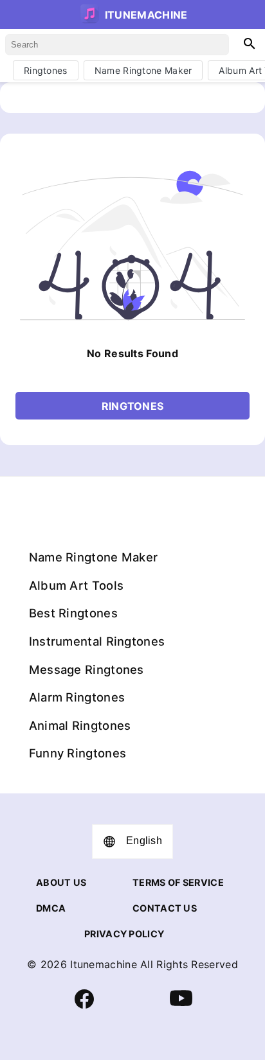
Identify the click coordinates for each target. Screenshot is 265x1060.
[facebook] (84, 1005)
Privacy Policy (124, 933)
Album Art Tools (76, 585)
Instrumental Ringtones (97, 641)
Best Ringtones (73, 613)
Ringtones (46, 70)
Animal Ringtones (80, 725)
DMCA (51, 908)
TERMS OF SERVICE (178, 882)
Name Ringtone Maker (143, 70)
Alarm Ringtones (77, 697)
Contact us (164, 908)
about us (61, 882)
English (144, 840)
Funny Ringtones (78, 753)
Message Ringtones (86, 669)
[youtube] (181, 1006)
